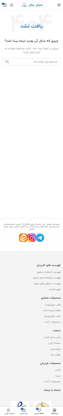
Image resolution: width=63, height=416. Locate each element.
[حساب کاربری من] (11, 5)
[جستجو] (7, 62)
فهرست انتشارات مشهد (48, 272)
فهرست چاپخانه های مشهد (46, 277)
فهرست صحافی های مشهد (46, 283)
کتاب (57, 370)
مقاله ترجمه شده (51, 310)
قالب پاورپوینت (52, 304)
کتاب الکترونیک (52, 316)
